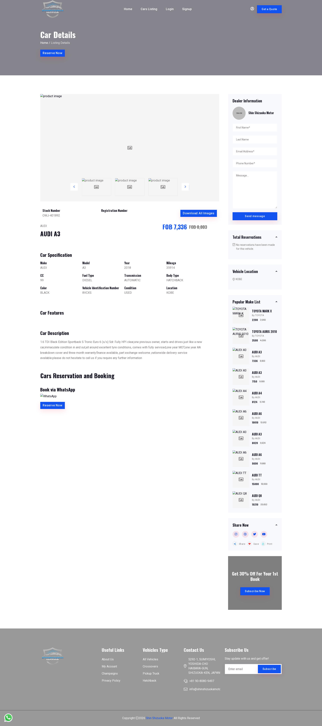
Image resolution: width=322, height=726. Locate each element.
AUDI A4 (257, 393)
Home (128, 9)
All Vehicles (150, 659)
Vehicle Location (245, 271)
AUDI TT (257, 475)
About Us (108, 659)
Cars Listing (149, 9)
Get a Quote (269, 9)
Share (241, 544)
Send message (255, 216)
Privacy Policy (111, 680)
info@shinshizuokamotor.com (208, 689)
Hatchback (149, 680)
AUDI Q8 (257, 495)
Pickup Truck (151, 673)
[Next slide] (185, 187)
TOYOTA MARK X (262, 311)
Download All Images (198, 213)
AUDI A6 (257, 413)
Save (256, 544)
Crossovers (150, 666)
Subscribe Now (255, 591)
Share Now (241, 525)
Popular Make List (246, 302)
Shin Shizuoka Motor (159, 718)
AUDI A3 (257, 352)
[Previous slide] (74, 187)
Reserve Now (52, 53)
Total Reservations (247, 237)
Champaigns (110, 673)
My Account (109, 666)
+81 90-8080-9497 (201, 681)
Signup (187, 9)
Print (269, 544)
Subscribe (269, 668)
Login (170, 9)
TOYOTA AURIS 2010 (264, 331)
